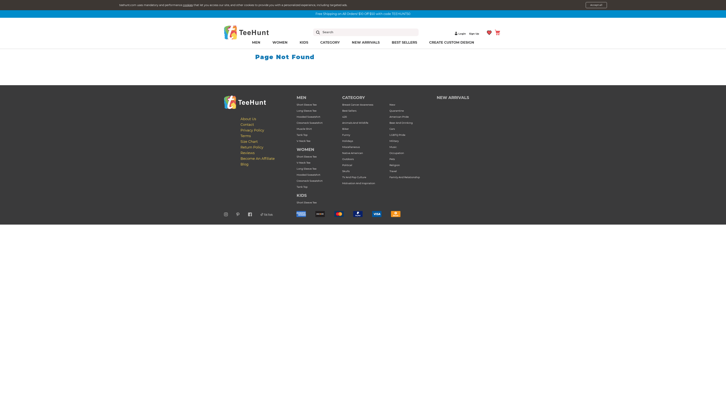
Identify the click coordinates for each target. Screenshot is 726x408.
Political (347, 165)
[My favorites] (489, 32)
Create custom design (451, 42)
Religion (394, 165)
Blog (244, 164)
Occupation (396, 153)
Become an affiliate (257, 159)
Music (393, 146)
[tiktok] (267, 214)
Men (256, 42)
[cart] (497, 32)
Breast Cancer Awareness (357, 104)
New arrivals (366, 42)
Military (394, 140)
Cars (392, 128)
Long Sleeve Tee (306, 110)
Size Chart (249, 142)
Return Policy (251, 147)
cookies (188, 5)
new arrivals (453, 97)
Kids (304, 42)
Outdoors (348, 159)
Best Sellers (404, 42)
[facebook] (250, 214)
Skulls (346, 171)
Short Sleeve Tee (307, 104)
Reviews (247, 153)
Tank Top (302, 134)
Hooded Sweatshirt (308, 116)
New (392, 104)
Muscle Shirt (304, 128)
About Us (248, 119)
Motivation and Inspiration (358, 183)
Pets (392, 159)
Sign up (474, 33)
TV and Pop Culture (354, 177)
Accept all (596, 4)
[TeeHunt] (252, 32)
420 (344, 116)
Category (330, 42)
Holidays (347, 140)
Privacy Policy (252, 130)
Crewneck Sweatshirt (310, 122)
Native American (352, 153)
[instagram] (226, 214)
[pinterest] (238, 214)
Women (280, 42)
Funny (346, 134)
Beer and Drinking (401, 122)
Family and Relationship (404, 177)
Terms (245, 136)
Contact (247, 125)
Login (462, 33)
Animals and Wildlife (355, 122)
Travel (393, 171)
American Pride (399, 116)
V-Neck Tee (303, 140)
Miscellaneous (351, 146)
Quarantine (396, 110)
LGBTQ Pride (397, 134)
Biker (345, 128)
